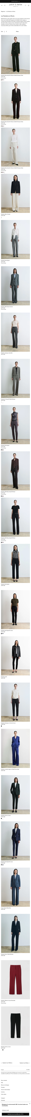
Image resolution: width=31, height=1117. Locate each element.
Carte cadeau (3, 1094)
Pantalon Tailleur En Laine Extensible (8, 1000)
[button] (2, 5)
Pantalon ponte (4, 676)
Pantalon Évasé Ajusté (5, 260)
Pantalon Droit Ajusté (5, 445)
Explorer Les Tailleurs (7, 1062)
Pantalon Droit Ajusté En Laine (7, 630)
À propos (3, 1087)
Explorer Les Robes (24, 1063)
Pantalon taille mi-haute (5, 214)
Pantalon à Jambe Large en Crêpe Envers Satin (10, 769)
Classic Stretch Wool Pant (6, 908)
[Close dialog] (29, 1103)
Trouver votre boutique (5, 1089)
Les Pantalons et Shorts (10, 11)
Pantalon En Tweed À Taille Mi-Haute (8, 399)
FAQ (2, 1082)
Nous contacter (4, 1080)
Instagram (3, 1098)
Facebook (3, 1100)
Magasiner (3, 11)
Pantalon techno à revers (6, 815)
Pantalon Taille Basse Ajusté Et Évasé (8, 491)
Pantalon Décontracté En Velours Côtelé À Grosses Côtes (12, 75)
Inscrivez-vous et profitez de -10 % (15, 1114)
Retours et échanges (5, 1085)
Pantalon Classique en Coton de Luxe (8, 723)
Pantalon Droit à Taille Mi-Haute (7, 954)
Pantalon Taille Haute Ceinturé (7, 306)
